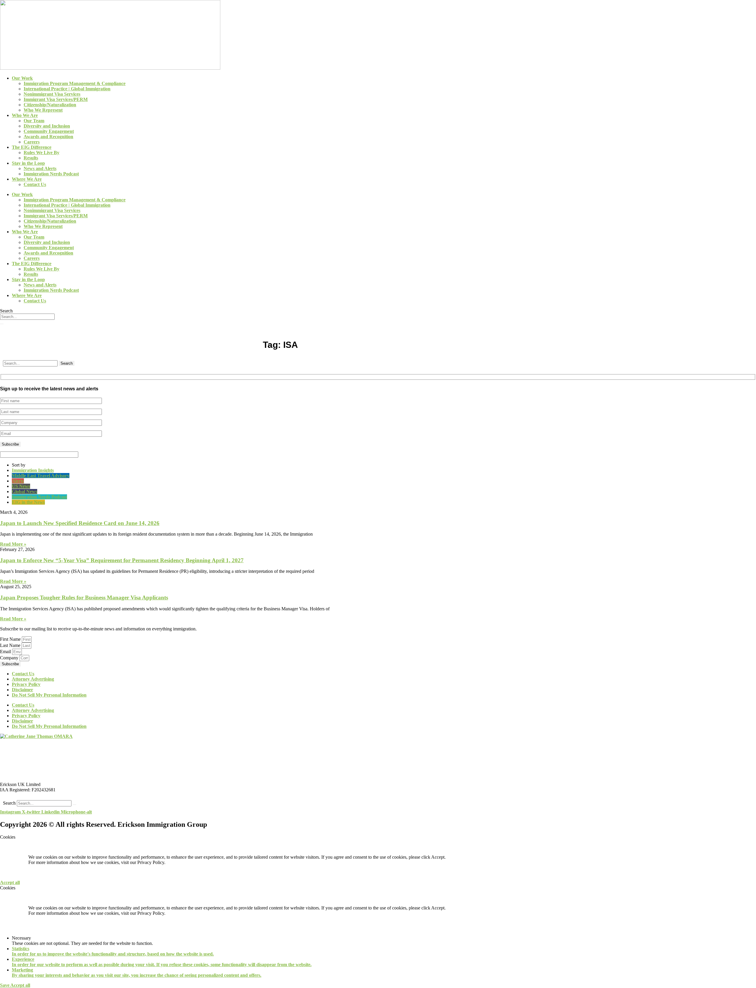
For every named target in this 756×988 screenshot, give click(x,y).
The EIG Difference (31, 147)
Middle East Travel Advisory (40, 475)
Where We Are (27, 179)
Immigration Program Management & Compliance (75, 83)
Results (31, 157)
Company (9, 657)
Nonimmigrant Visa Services (52, 94)
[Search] (74, 804)
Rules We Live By (41, 152)
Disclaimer (22, 689)
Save (5, 985)
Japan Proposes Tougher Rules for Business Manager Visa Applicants (84, 597)
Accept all (10, 882)
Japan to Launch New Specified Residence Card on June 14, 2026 (79, 523)
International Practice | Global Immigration (67, 88)
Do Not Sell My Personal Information (49, 694)
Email (6, 651)
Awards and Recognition (48, 136)
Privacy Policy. (151, 862)
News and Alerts (40, 168)
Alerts (18, 480)
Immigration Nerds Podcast (51, 173)
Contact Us (35, 184)
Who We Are (25, 115)
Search (9, 803)
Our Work (22, 78)
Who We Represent (43, 110)
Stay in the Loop (28, 163)
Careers (32, 141)
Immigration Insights (33, 470)
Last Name (11, 645)
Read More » (13, 544)
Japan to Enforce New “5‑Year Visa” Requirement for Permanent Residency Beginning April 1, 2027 (122, 560)
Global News (24, 491)
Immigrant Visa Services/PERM (56, 99)
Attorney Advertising (33, 679)
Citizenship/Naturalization (50, 104)
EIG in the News (28, 502)
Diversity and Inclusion (47, 125)
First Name (11, 639)
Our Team (34, 120)
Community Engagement (49, 131)
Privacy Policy (26, 684)
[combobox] (27, 317)
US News (21, 486)
